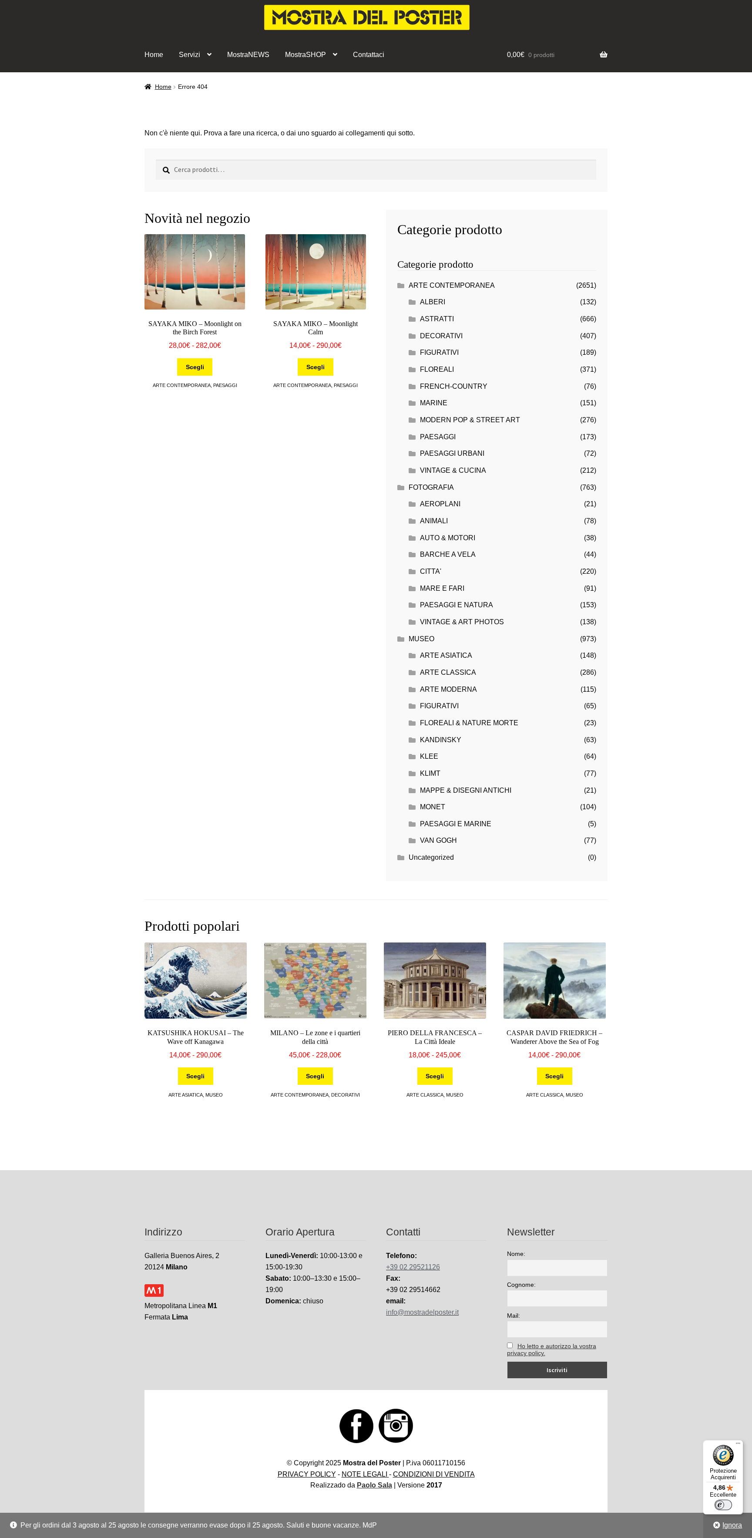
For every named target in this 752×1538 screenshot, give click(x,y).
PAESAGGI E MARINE (455, 824)
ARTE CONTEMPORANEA (182, 385)
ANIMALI (434, 521)
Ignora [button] (732, 1525)
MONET (432, 807)
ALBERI (432, 302)
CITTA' (430, 571)
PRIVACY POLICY (307, 1474)
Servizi (189, 54)
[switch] (723, 1505)
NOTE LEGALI (365, 1474)
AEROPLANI (440, 504)
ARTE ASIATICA (446, 655)
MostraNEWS (248, 54)
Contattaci (368, 54)
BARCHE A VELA (448, 554)
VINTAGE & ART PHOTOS (462, 622)
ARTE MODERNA (448, 689)
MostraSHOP (305, 54)
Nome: (516, 1253)
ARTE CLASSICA (448, 672)
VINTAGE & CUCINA (453, 470)
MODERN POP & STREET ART (470, 420)
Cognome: (521, 1284)
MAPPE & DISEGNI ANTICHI (465, 790)
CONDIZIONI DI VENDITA (434, 1474)
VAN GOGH (438, 840)
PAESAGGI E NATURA (456, 605)
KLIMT (430, 773)
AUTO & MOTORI (447, 538)
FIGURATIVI (439, 352)
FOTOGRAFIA (431, 487)
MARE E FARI (442, 588)
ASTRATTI (437, 319)
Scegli (195, 366)
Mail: (513, 1315)
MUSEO (421, 639)
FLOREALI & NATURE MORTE (469, 723)
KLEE (429, 756)
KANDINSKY (440, 740)
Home (153, 54)
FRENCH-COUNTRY (453, 386)
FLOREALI (437, 369)
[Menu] (738, 1445)
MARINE (433, 403)
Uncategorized (431, 857)
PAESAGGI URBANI (452, 453)
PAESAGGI (225, 385)
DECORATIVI (441, 336)
